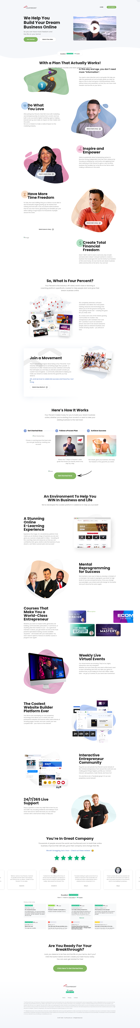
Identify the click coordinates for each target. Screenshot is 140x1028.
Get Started (111, 7)
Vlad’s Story (92, 129)
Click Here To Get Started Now (70, 968)
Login (101, 7)
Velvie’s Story (45, 174)
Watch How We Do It (38, 387)
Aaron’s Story (45, 229)
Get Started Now (65, 476)
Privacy (69, 997)
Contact (76, 997)
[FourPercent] (30, 7)
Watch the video (47, 39)
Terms (63, 997)
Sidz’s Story (92, 223)
